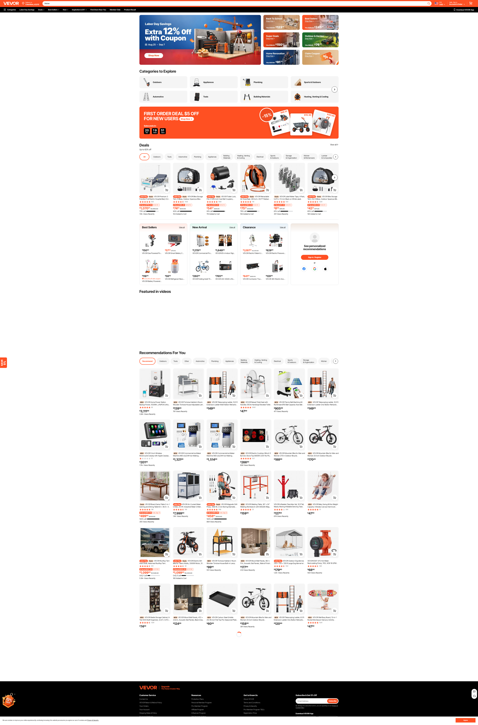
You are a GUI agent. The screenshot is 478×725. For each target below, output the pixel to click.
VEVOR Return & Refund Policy (150, 702)
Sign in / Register (314, 257)
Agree (465, 720)
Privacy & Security (250, 706)
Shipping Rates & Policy (148, 713)
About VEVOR (249, 699)
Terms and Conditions (252, 702)
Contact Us (143, 699)
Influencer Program (198, 713)
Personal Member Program (201, 702)
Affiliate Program (197, 709)
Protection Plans (197, 699)
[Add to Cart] (167, 190)
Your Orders (144, 706)
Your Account (144, 709)
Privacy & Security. (93, 720)
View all (182, 227)
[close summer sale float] (14, 694)
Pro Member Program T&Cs (254, 709)
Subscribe (333, 701)
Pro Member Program (199, 706)
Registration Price (250, 713)
